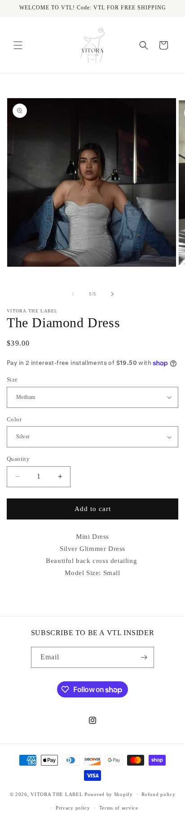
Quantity (18, 458)
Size (12, 379)
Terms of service (118, 807)
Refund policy (158, 794)
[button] (18, 45)
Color (14, 419)
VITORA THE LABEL (57, 794)
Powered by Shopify (108, 794)
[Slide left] (73, 294)
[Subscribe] (144, 657)
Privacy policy (73, 807)
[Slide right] (112, 294)
